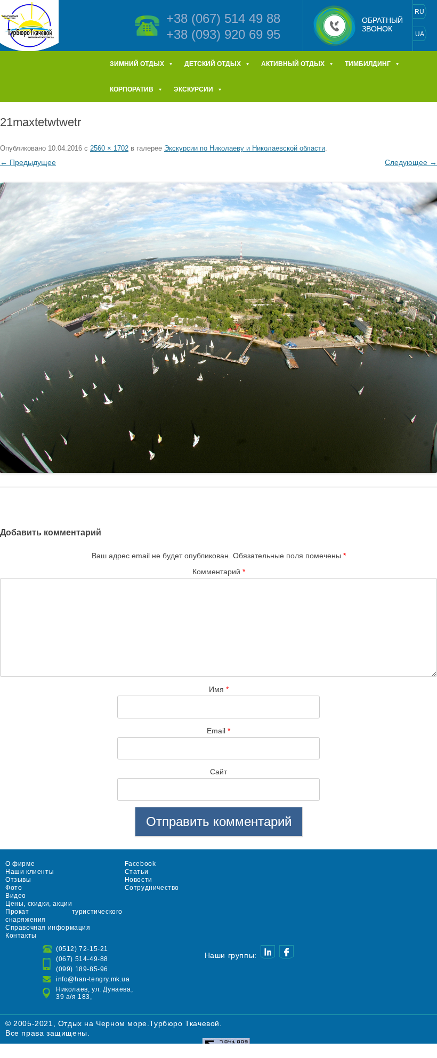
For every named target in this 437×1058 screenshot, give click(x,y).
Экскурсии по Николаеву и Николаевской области (244, 148)
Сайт (218, 771)
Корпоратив (131, 89)
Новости (138, 879)
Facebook (140, 863)
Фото (13, 887)
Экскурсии (193, 89)
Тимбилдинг (368, 64)
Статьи (137, 871)
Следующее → (411, 162)
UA (419, 34)
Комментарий (218, 571)
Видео (15, 895)
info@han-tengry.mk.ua (93, 979)
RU (419, 11)
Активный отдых (293, 64)
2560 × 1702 (109, 148)
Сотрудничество (152, 887)
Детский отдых (212, 64)
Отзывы (18, 879)
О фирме (20, 863)
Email (218, 730)
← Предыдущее (28, 162)
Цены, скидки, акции (38, 903)
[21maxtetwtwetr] (218, 328)
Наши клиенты (29, 871)
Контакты (21, 935)
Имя (219, 689)
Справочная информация (48, 927)
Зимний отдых (137, 64)
